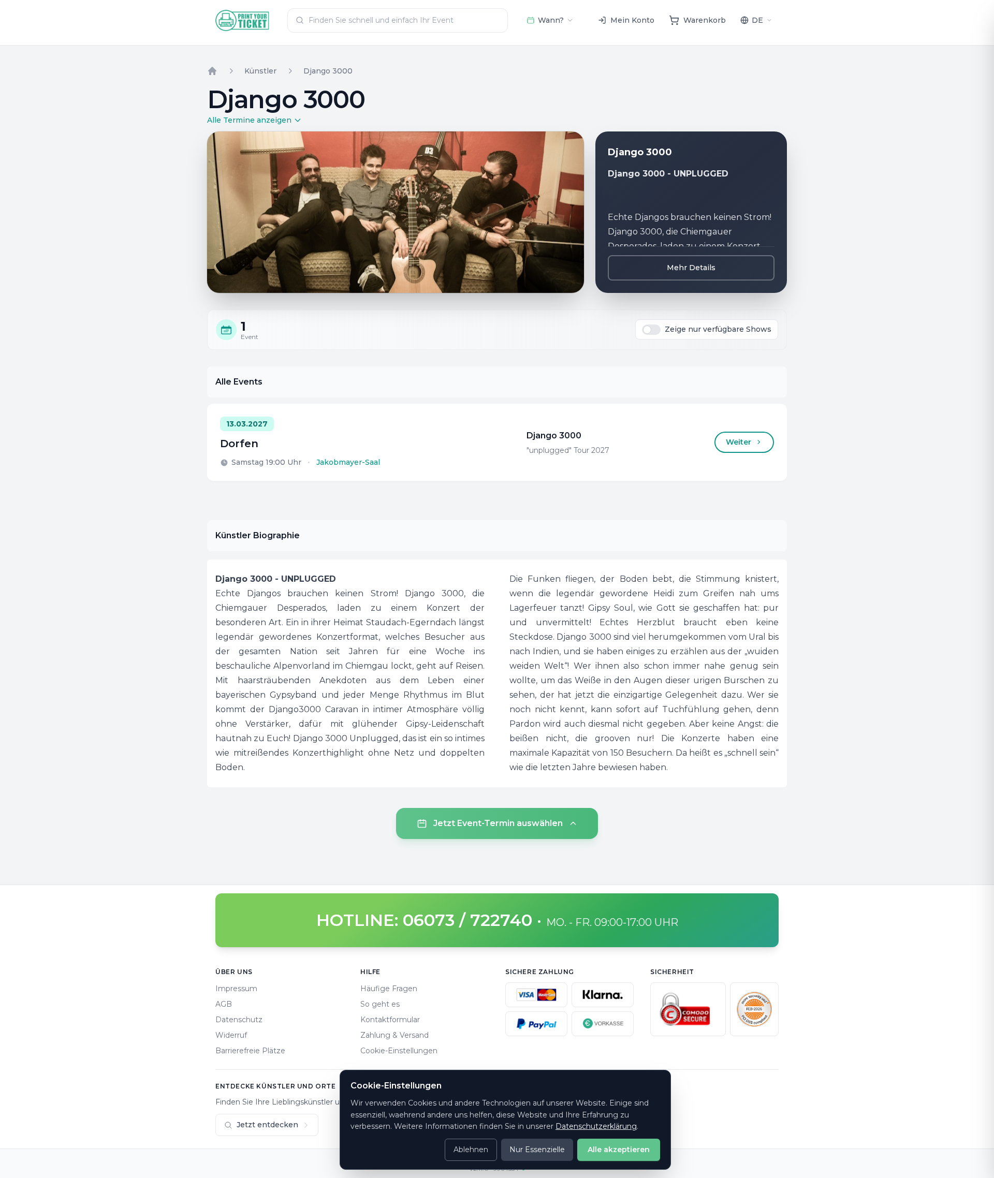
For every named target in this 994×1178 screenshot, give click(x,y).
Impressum (236, 988)
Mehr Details (691, 267)
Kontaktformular (390, 1019)
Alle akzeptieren (619, 1149)
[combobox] (397, 20)
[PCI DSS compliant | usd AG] (754, 1009)
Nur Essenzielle (537, 1149)
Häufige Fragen (388, 988)
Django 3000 (328, 71)
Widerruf (231, 1035)
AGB (223, 1004)
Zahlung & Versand (394, 1035)
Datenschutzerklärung (596, 1126)
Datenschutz (238, 1019)
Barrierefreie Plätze (250, 1050)
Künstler (260, 71)
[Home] (212, 71)
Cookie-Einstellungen (398, 1050)
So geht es (380, 1004)
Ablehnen (471, 1149)
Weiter (738, 442)
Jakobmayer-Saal (348, 462)
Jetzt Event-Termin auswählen (498, 823)
